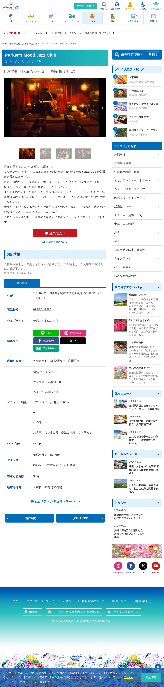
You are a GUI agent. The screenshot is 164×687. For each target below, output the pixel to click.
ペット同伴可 (122, 267)
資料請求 (34, 611)
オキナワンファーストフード (132, 180)
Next (102, 108)
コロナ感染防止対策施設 (129, 249)
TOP (4, 43)
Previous (8, 108)
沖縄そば (119, 154)
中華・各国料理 (124, 223)
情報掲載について (93, 601)
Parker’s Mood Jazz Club (63, 43)
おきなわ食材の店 (125, 275)
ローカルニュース (126, 454)
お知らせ (120, 502)
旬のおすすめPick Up (128, 287)
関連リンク (119, 601)
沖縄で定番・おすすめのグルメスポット (29, 43)
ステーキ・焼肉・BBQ (128, 215)
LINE (49, 333)
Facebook (48, 340)
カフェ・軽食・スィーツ (129, 189)
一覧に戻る (30, 518)
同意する (151, 677)
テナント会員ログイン (125, 611)
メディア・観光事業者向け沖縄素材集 (76, 611)
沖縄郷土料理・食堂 (126, 171)
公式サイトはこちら (45, 320)
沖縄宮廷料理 (122, 163)
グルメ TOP (80, 518)
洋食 (117, 232)
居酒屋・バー (122, 206)
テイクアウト (122, 258)
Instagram (76, 333)
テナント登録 (84, 5)
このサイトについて (25, 601)
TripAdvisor (49, 348)
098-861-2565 (42, 309)
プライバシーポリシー (60, 601)
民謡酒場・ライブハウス (129, 197)
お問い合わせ (142, 601)
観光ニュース (123, 393)
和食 (117, 241)
